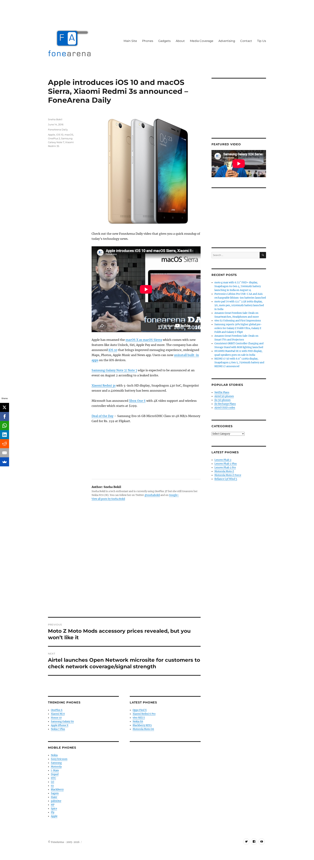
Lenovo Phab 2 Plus (225, 463)
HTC (53, 778)
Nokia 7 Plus (58, 729)
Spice (54, 808)
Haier (54, 797)
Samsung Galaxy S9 (62, 721)
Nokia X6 (138, 721)
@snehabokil (152, 495)
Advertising (226, 41)
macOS (69, 134)
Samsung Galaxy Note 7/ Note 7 (114, 370)
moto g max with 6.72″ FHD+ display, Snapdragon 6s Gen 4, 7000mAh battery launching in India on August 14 (237, 286)
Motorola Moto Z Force (227, 475)
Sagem (55, 793)
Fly (52, 812)
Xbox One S (137, 401)
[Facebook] (4, 416)
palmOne (56, 800)
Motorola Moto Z (224, 471)
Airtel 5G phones (224, 396)
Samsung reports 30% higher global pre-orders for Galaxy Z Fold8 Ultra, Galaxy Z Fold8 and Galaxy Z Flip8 (238, 328)
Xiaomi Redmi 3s (104, 385)
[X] (4, 407)
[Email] (4, 452)
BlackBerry (57, 789)
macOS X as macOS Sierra (144, 340)
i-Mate (55, 770)
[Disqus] (124, 566)
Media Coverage (201, 41)
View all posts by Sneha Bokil (108, 498)
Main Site (130, 41)
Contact (246, 41)
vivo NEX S (139, 717)
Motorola (56, 766)
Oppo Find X (140, 710)
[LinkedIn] (4, 434)
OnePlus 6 (57, 710)
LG (52, 781)
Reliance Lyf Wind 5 (225, 479)
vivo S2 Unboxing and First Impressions (237, 320)
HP (52, 804)
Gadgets (164, 41)
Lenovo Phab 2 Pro (225, 467)
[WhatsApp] (4, 425)
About (180, 41)
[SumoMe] (4, 461)
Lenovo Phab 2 (222, 459)
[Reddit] (4, 443)
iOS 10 (112, 350)
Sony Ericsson (59, 759)
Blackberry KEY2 (142, 725)
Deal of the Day (102, 416)
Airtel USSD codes (224, 407)
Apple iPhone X (59, 725)
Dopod (55, 774)
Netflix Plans (221, 392)
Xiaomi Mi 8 (58, 713)
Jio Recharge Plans (225, 403)
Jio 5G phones (222, 400)
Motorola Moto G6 (143, 729)
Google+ (174, 495)
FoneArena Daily (58, 129)
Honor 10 (56, 717)
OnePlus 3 (54, 138)
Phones (147, 41)
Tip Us (261, 41)
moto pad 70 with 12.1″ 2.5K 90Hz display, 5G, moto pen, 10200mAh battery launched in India (239, 305)
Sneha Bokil (55, 119)
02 (52, 785)
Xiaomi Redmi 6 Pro (144, 713)
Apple (51, 134)
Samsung (56, 762)
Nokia (54, 755)
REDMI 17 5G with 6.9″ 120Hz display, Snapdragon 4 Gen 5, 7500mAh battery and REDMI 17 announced (239, 362)
